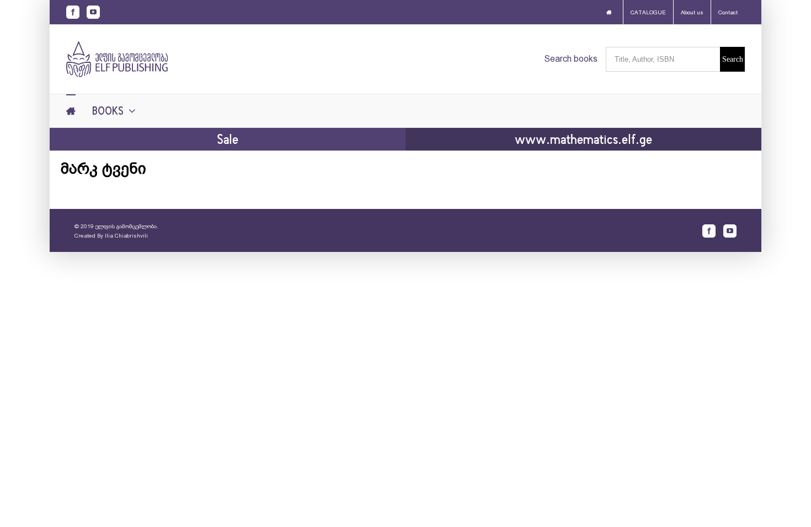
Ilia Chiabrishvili (126, 236)
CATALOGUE (648, 12)
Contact (728, 12)
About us (692, 12)
